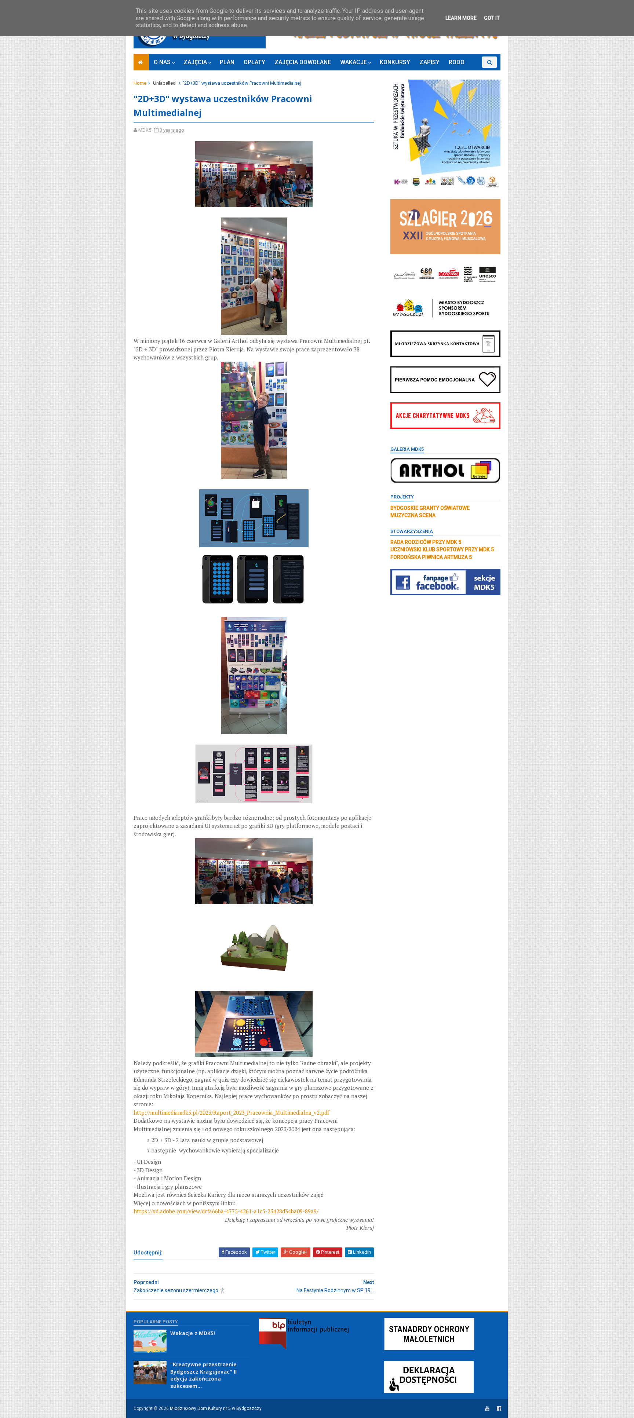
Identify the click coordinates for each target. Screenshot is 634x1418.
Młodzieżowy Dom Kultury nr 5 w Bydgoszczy (216, 1408)
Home (140, 83)
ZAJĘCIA (195, 62)
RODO (456, 62)
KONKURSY (395, 62)
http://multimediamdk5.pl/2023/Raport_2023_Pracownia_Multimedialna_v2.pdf (231, 1112)
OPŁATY (254, 62)
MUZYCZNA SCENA (413, 515)
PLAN (227, 62)
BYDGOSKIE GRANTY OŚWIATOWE (430, 508)
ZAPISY (429, 62)
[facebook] (499, 1409)
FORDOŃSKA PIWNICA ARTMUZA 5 (431, 557)
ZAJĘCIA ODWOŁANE (302, 62)
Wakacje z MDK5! (192, 1333)
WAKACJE (353, 62)
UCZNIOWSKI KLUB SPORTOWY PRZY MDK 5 (442, 549)
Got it (492, 18)
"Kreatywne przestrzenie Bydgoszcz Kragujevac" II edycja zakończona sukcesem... (203, 1375)
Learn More (461, 18)
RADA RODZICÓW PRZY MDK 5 (425, 542)
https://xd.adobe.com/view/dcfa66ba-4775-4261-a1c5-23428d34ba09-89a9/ (226, 1211)
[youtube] (487, 1409)
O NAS (162, 62)
